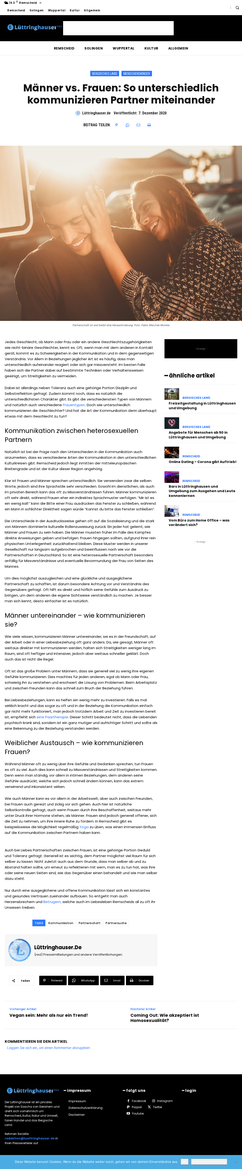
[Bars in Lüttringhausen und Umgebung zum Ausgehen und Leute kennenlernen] (171, 477)
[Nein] (236, 1162)
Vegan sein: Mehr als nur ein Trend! (48, 1015)
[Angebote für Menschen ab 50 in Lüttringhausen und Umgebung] (171, 423)
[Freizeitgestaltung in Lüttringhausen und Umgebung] (171, 394)
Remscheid (191, 456)
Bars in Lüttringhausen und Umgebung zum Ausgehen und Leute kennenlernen (202, 491)
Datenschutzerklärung (209, 1162)
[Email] (138, 125)
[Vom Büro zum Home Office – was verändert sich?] (171, 511)
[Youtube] (128, 1113)
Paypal (137, 1107)
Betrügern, (52, 901)
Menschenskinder (136, 74)
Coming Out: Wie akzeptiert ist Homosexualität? (164, 1018)
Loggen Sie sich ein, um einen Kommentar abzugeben (48, 1048)
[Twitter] (149, 1107)
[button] (237, 7)
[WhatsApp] (127, 125)
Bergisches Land (104, 74)
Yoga (84, 826)
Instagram (165, 1101)
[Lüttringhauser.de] (78, 113)
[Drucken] (149, 125)
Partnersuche (116, 923)
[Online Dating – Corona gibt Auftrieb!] (171, 452)
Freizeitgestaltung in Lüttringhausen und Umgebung (202, 405)
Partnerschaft (90, 923)
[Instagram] (153, 1101)
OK (184, 1162)
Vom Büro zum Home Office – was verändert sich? (199, 522)
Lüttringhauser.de (96, 113)
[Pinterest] (116, 125)
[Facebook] (128, 1101)
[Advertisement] (118, 28)
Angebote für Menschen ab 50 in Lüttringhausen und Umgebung (198, 435)
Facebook (139, 1101)
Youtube (138, 1113)
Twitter (157, 1107)
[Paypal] (128, 1107)
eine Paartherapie (52, 717)
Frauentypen (74, 404)
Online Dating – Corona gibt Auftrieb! (203, 461)
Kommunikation (60, 923)
